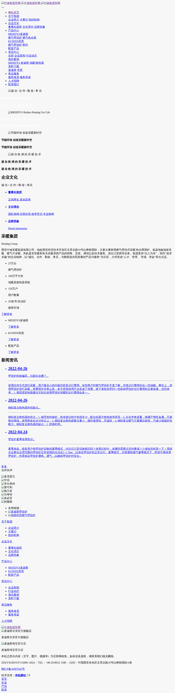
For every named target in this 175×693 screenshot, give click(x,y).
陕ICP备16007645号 (13, 668)
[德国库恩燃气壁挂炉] (22, 515)
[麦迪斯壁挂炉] (17, 511)
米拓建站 (21, 675)
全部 (11, 55)
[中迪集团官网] (87, 3)
